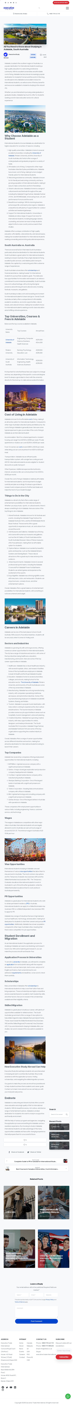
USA (28, 1351)
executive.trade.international (46, 1354)
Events (21, 1351)
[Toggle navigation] (67, 8)
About (21, 1346)
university (16, 962)
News (21, 1349)
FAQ (28, 1354)
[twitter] (8, 2)
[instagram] (16, 2)
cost (30, 419)
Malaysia (30, 1346)
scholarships (32, 270)
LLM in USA (10, 1212)
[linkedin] (13, 2)
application (10, 964)
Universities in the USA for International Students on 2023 (51, 1258)
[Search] (39, 8)
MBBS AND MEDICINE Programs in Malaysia (49, 1210)
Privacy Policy (50, 1299)
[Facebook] (5, 2)
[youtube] (11, 2)
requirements (16, 973)
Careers (22, 1354)
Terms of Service (20, 1302)
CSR (28, 1360)
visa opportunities (26, 871)
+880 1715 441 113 (54, 14)
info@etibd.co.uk (46, 1349)
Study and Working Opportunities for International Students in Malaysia (17, 1257)
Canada (29, 1343)
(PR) (27, 903)
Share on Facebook (17, 1152)
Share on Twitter (35, 1152)
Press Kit (30, 1357)
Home (21, 1343)
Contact (22, 1357)
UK (28, 1349)
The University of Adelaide (30, 682)
